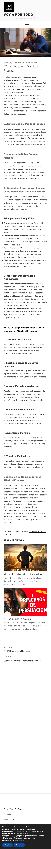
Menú (27, 24)
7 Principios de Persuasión (17, 619)
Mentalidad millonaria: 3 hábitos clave (23, 574)
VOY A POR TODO (18, 14)
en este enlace (18, 840)
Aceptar (7, 845)
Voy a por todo (30, 63)
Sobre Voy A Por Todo (13, 809)
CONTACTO (9, 814)
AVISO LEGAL (10, 819)
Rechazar (19, 845)
